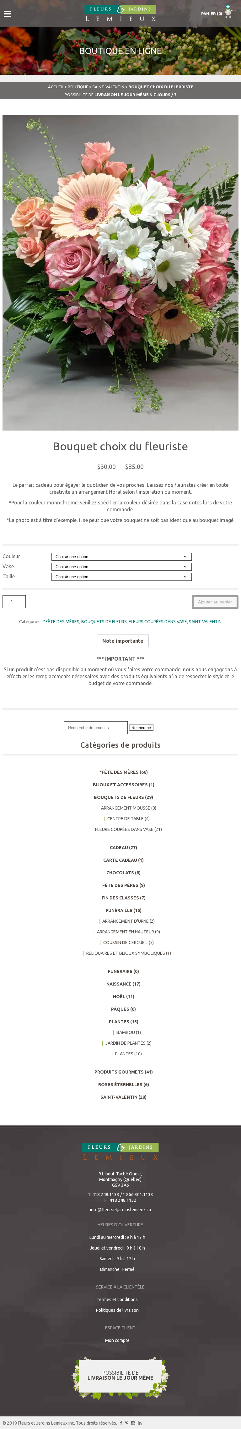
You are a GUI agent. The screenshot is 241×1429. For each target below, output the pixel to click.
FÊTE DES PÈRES (120, 885)
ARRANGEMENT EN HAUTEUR (125, 931)
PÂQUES (120, 1009)
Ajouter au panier (215, 601)
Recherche (141, 727)
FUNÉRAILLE (119, 910)
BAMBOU (125, 1032)
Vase (8, 566)
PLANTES (119, 1021)
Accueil (56, 87)
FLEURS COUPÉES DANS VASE (158, 621)
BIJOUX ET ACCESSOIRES (120, 784)
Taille (9, 576)
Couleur (11, 556)
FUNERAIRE (120, 971)
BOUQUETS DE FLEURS (104, 621)
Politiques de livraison (117, 1310)
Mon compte (117, 1340)
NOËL (119, 996)
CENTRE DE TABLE (125, 818)
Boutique (78, 87)
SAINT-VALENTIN (108, 87)
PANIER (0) (212, 13)
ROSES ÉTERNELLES (120, 1084)
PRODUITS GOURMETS (119, 1071)
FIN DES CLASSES (120, 897)
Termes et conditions (117, 1299)
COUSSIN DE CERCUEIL (125, 942)
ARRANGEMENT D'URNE (125, 921)
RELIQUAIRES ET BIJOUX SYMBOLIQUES (125, 953)
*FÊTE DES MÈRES (61, 621)
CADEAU (119, 847)
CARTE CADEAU (120, 860)
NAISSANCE (118, 984)
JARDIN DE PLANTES (125, 1043)
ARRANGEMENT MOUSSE (125, 808)
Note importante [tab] (122, 641)
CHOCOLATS (120, 872)
